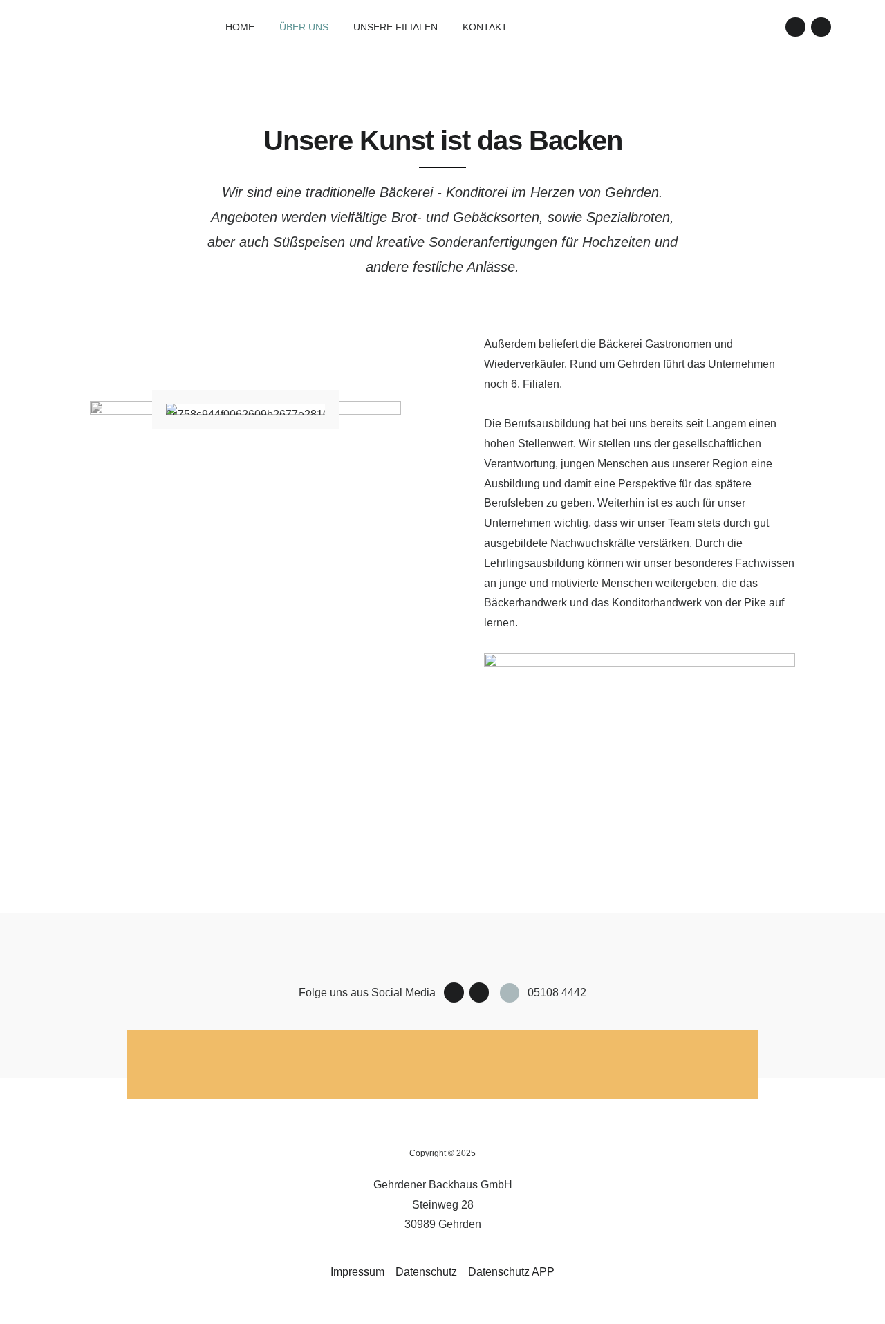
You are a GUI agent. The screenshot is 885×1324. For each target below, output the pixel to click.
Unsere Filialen (395, 26)
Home (239, 26)
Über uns (303, 26)
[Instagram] (821, 27)
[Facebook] (795, 27)
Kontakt (485, 26)
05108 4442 (557, 992)
